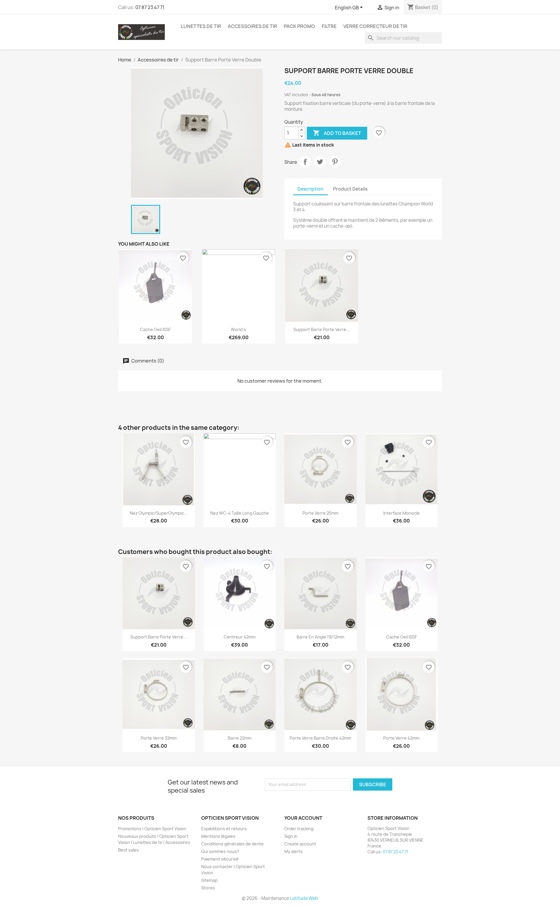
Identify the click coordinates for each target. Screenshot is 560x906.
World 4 (238, 329)
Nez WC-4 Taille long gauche (239, 513)
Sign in (291, 836)
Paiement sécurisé (220, 859)
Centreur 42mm (240, 637)
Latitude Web (304, 898)
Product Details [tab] (350, 189)
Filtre (329, 26)
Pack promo (299, 26)
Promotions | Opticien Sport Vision (152, 828)
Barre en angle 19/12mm (320, 637)
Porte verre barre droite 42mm (320, 738)
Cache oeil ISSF (155, 329)
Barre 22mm (239, 738)
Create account (300, 844)
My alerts (293, 851)
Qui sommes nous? (220, 851)
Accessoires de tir (252, 26)
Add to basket (337, 132)
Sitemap (209, 880)
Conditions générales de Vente (232, 844)
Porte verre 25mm (320, 513)
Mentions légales (218, 836)
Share (305, 162)
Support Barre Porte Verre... (321, 329)
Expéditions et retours (224, 828)
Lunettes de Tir (201, 26)
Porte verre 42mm (401, 738)
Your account (303, 818)
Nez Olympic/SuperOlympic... (159, 513)
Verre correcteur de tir (375, 26)
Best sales (128, 850)
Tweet (320, 162)
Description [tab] (310, 189)
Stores (208, 888)
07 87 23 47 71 (149, 7)
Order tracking (299, 828)
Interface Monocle (401, 513)
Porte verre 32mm (158, 738)
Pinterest (335, 162)
